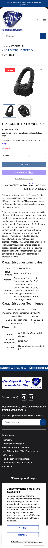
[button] (44, 20)
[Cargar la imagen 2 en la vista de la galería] (24, 111)
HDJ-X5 (19, 242)
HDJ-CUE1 (35, 224)
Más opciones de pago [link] (24, 179)
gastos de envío (12, 133)
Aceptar (22, 528)
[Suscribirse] (43, 422)
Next (11, 55)
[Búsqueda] (43, 36)
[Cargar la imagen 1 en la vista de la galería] (9, 111)
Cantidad (6, 156)
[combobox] (24, 36)
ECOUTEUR (17, 46)
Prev (4, 55)
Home (5, 46)
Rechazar (22, 535)
